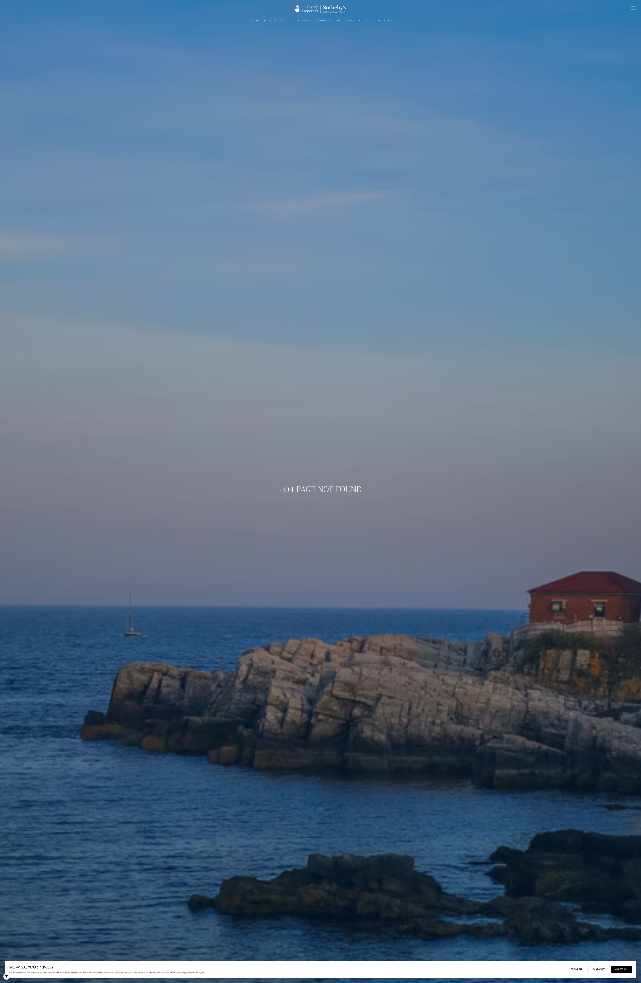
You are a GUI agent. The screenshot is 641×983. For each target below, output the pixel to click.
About (351, 21)
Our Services (303, 21)
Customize (599, 969)
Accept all (621, 969)
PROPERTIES (270, 21)
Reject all (576, 969)
